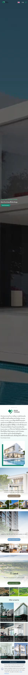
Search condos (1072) (13, 539)
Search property (5, 205)
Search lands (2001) (13, 583)
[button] (26, 364)
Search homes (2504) (13, 496)
